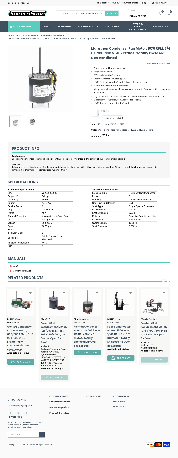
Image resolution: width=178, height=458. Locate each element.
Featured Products (59, 402)
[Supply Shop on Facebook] (10, 413)
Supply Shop (29, 445)
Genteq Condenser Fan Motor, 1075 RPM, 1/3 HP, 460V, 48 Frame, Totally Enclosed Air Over (55, 334)
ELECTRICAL (113, 26)
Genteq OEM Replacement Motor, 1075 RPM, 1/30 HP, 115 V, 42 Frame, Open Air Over (122, 330)
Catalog (12, 3)
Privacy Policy (119, 402)
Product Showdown (59, 413)
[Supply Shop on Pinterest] (18, 413)
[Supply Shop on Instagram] (26, 413)
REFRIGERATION (88, 26)
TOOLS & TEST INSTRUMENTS (137, 26)
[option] (15, 121)
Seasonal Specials (59, 407)
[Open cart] (166, 13)
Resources (161, 26)
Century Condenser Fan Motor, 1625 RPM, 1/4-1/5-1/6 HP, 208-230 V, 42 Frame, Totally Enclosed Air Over (155, 336)
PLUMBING (64, 26)
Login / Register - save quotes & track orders (116, 2)
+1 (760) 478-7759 (137, 16)
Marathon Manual (21, 270)
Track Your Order (162, 3)
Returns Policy (119, 406)
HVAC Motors (146, 130)
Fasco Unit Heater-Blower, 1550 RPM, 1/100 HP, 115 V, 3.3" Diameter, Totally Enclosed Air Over (88, 334)
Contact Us (23, 3)
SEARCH (111, 13)
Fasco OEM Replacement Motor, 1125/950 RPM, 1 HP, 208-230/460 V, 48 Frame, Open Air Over (22, 332)
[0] (158, 13)
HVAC (47, 26)
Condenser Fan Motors (115, 130)
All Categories (22, 26)
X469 (15, 266)
